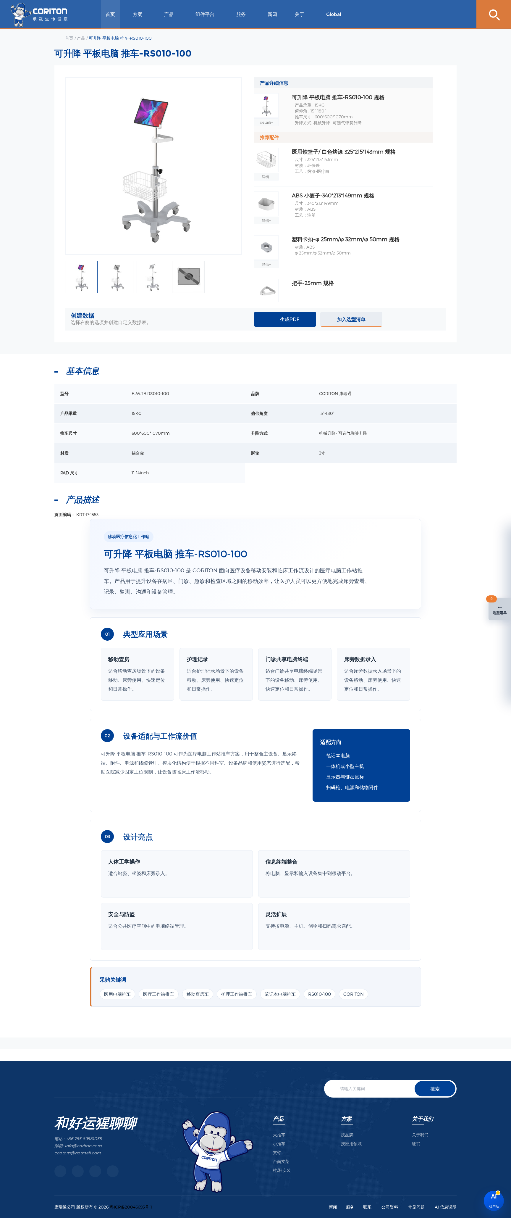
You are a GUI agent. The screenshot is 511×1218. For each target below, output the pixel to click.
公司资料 (389, 1206)
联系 (367, 1206)
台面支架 (281, 1161)
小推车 (279, 1143)
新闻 (272, 14)
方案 (137, 14)
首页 (110, 14)
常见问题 (416, 1206)
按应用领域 (351, 1143)
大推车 (279, 1134)
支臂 (277, 1152)
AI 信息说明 (446, 1206)
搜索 (435, 1088)
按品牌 (347, 1134)
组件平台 (204, 14)
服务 (241, 14)
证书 (416, 1143)
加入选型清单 (351, 319)
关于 (299, 14)
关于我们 (422, 1118)
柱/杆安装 (282, 1170)
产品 (169, 14)
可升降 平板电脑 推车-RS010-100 (120, 38)
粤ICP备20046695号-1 (131, 1206)
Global (333, 14)
